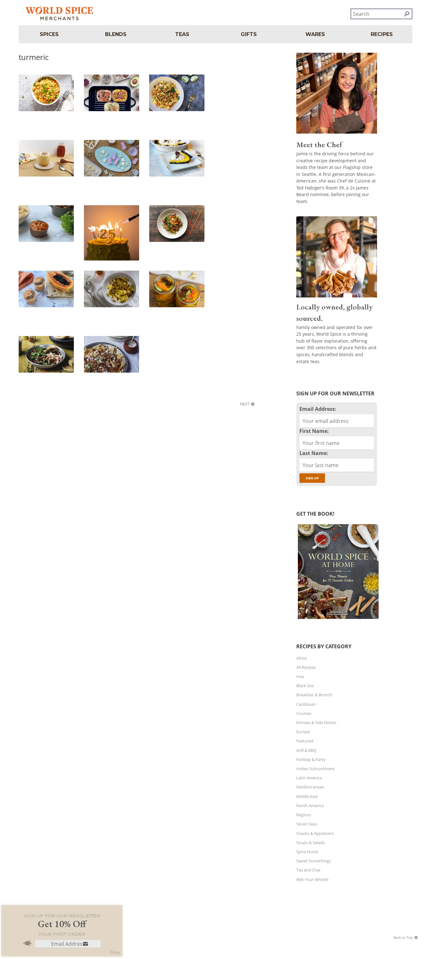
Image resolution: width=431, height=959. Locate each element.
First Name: (314, 431)
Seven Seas (306, 824)
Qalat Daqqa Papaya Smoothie (41, 278)
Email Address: (317, 408)
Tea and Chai (308, 870)
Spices (49, 34)
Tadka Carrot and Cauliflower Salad (169, 82)
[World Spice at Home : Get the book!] (337, 619)
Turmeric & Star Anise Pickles (173, 278)
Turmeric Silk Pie (168, 145)
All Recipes (306, 667)
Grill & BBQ (306, 750)
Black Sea (305, 685)
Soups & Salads (310, 842)
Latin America (309, 778)
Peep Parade (98, 145)
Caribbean (306, 704)
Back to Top (403, 937)
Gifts (249, 34)
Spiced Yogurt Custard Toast (108, 82)
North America (310, 805)
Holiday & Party (311, 759)
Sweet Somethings (313, 861)
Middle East (307, 796)
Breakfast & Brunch (314, 695)
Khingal (94, 341)
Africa (301, 658)
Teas (182, 34)
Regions (303, 815)
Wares (315, 34)
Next (245, 404)
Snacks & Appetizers (315, 833)
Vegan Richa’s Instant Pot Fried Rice (46, 82)
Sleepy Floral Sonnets (41, 145)
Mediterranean (310, 787)
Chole (27, 341)
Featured (304, 741)
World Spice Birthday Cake (106, 213)
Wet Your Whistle (312, 879)
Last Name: (313, 453)
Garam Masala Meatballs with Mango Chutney (44, 213)
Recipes (382, 34)
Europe (303, 731)
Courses (303, 713)
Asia (300, 676)
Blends (116, 34)
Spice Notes (307, 851)
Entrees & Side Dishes (316, 722)
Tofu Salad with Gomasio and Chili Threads (176, 213)
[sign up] (85, 944)
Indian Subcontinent (315, 768)
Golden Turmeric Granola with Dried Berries (110, 278)
